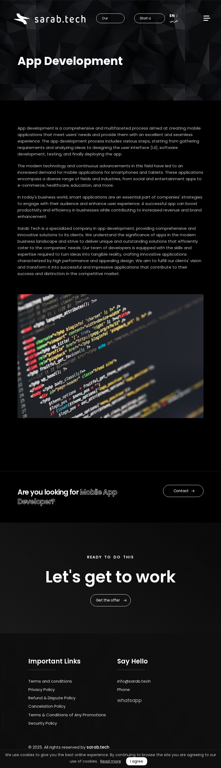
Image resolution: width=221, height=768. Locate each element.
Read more (110, 761)
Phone (123, 689)
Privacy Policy (41, 689)
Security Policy (42, 723)
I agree (136, 761)
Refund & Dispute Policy (51, 698)
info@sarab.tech (134, 681)
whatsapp (129, 700)
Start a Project (146, 19)
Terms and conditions (50, 681)
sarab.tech (98, 747)
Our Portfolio (109, 19)
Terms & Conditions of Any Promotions (67, 715)
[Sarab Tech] (49, 18)
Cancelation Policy (46, 706)
